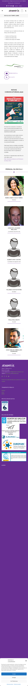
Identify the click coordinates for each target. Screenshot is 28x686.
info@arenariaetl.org (13, 73)
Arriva (3, 392)
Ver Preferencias (14, 681)
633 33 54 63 (10, 3)
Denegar (14, 677)
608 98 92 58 (17, 3)
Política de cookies (10, 684)
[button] (26, 660)
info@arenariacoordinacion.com (16, 1)
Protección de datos (17, 684)
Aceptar (14, 674)
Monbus (3, 390)
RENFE (3, 393)
